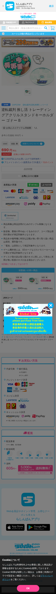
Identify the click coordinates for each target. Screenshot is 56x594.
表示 (51, 6)
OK (28, 588)
